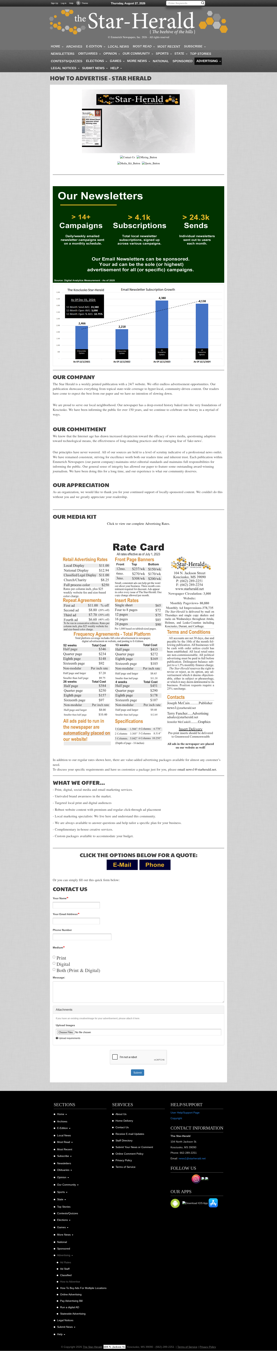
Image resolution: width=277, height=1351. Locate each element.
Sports (162, 53)
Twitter (185, 1179)
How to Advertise (70, 1281)
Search (203, 3)
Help (71, 3)
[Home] (138, 21)
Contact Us (122, 1127)
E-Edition (94, 46)
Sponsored (183, 61)
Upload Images (65, 1025)
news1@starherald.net (192, 1158)
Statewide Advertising (73, 1313)
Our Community (136, 53)
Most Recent (169, 46)
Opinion (110, 53)
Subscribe (193, 46)
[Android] (175, 1204)
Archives (74, 46)
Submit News (93, 68)
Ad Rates (65, 1262)
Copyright (176, 1118)
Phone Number (62, 929)
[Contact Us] (127, 157)
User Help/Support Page (185, 1112)
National (161, 61)
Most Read (142, 46)
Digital (63, 964)
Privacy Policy (124, 1160)
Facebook (175, 1179)
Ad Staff (65, 1268)
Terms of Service (125, 1166)
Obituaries (88, 53)
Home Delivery (124, 1120)
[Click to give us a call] (155, 864)
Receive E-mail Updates (130, 1133)
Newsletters (62, 54)
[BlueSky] (202, 1180)
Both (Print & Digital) (78, 970)
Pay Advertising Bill (71, 1300)
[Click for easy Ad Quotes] (151, 163)
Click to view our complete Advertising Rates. (138, 523)
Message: (59, 977)
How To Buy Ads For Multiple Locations (83, 1288)
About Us (121, 1114)
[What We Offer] (147, 157)
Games (115, 61)
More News (137, 61)
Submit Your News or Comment (134, 1147)
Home (55, 46)
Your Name (60, 898)
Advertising (207, 61)
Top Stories (200, 54)
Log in (63, 3)
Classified (66, 1275)
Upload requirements (69, 1038)
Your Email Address (65, 914)
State (179, 53)
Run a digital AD (69, 1307)
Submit (137, 1072)
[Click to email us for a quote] (122, 864)
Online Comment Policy (129, 1153)
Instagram (196, 1179)
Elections (95, 61)
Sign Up (54, 3)
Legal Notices (63, 68)
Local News (118, 46)
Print (61, 957)
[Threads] (206, 1180)
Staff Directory (124, 1140)
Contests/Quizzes (66, 61)
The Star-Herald (92, 1346)
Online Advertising (71, 1294)
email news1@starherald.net (197, 769)
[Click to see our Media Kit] (128, 163)
